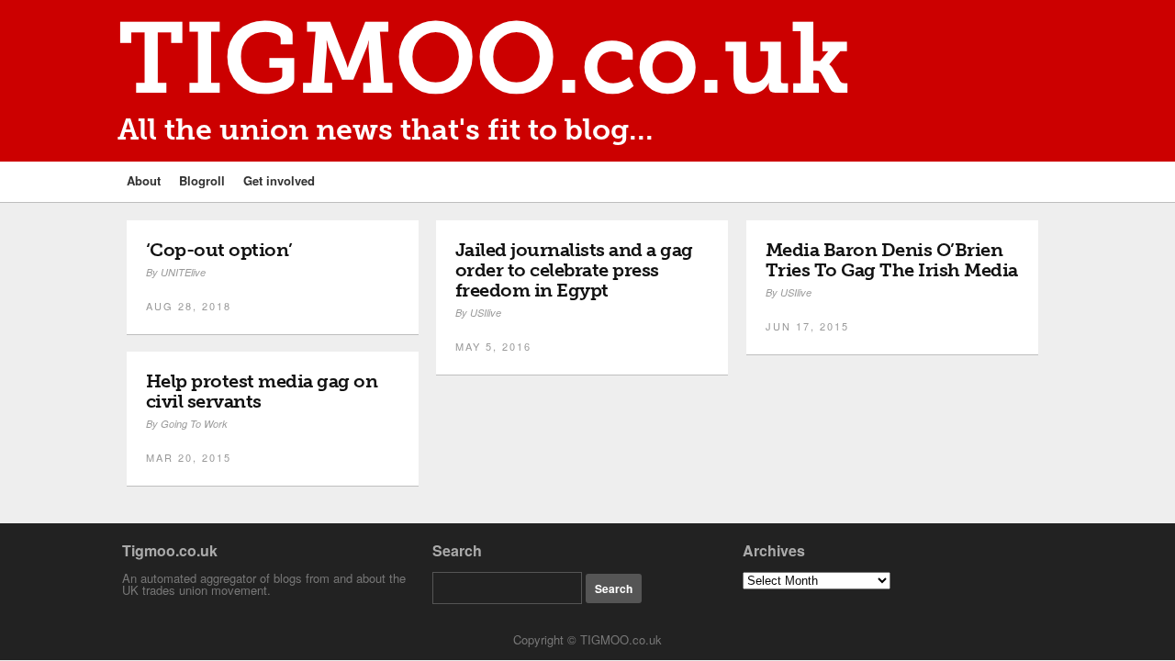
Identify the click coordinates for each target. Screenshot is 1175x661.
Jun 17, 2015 (807, 326)
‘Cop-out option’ (219, 250)
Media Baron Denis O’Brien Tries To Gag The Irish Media (892, 260)
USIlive (485, 312)
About (144, 180)
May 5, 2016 (493, 346)
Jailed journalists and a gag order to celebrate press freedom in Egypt (574, 270)
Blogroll (202, 180)
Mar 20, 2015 (188, 457)
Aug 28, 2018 (188, 305)
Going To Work (194, 424)
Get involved (279, 180)
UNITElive (183, 272)
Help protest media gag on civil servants (262, 391)
